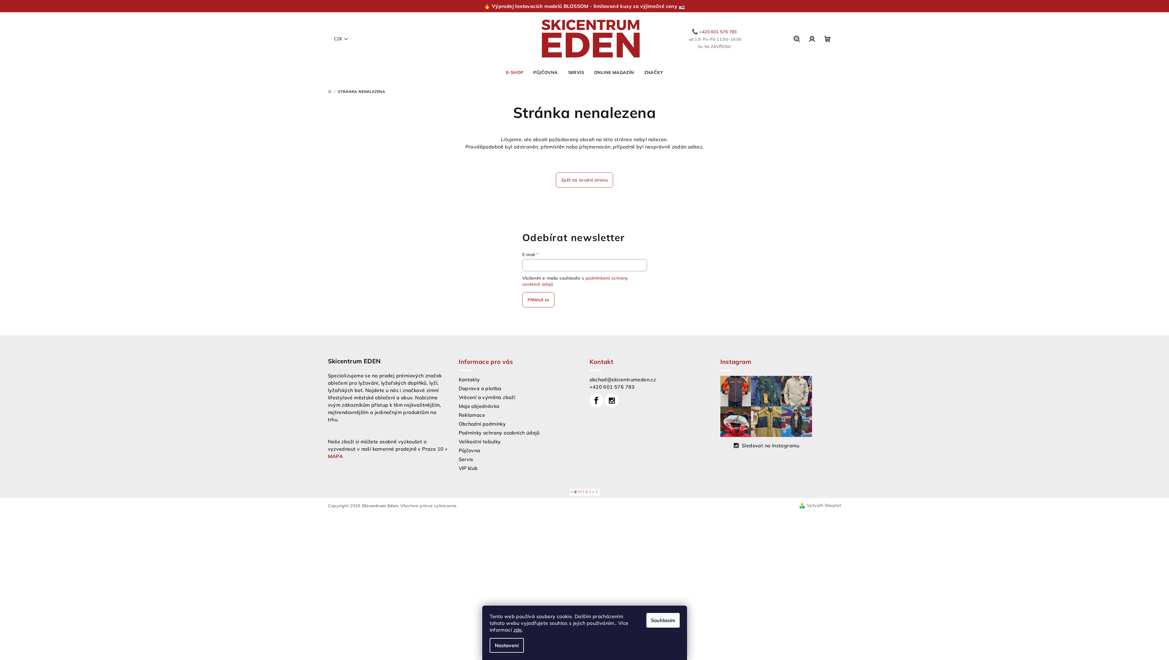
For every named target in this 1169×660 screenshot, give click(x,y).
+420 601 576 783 (612, 387)
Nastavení (507, 645)
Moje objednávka (479, 406)
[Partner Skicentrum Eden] (584, 492)
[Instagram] (612, 401)
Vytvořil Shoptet (824, 505)
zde (517, 630)
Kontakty (469, 379)
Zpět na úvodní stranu (584, 180)
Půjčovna (469, 450)
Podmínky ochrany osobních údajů (499, 433)
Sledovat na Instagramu (771, 445)
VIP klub (468, 468)
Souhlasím (663, 620)
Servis (466, 459)
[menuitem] (514, 72)
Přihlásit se (538, 299)
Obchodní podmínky (482, 424)
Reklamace (472, 415)
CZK (338, 39)
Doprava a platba (480, 388)
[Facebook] (597, 401)
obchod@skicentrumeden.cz (623, 379)
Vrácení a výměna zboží (487, 397)
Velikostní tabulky (480, 441)
